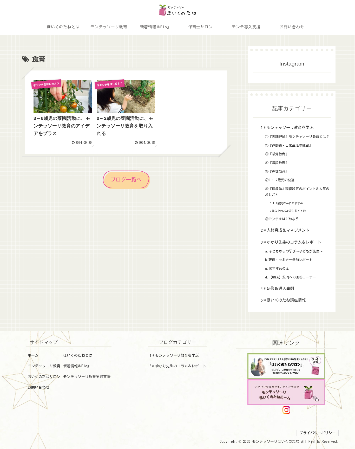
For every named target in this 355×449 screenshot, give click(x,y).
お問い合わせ (38, 387)
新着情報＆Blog (76, 366)
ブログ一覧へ (126, 179)
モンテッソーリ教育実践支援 (86, 377)
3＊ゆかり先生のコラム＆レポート (178, 366)
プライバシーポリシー (317, 433)
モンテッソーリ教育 (44, 366)
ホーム (33, 355)
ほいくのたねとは (77, 355)
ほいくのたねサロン (44, 377)
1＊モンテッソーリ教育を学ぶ (174, 355)
